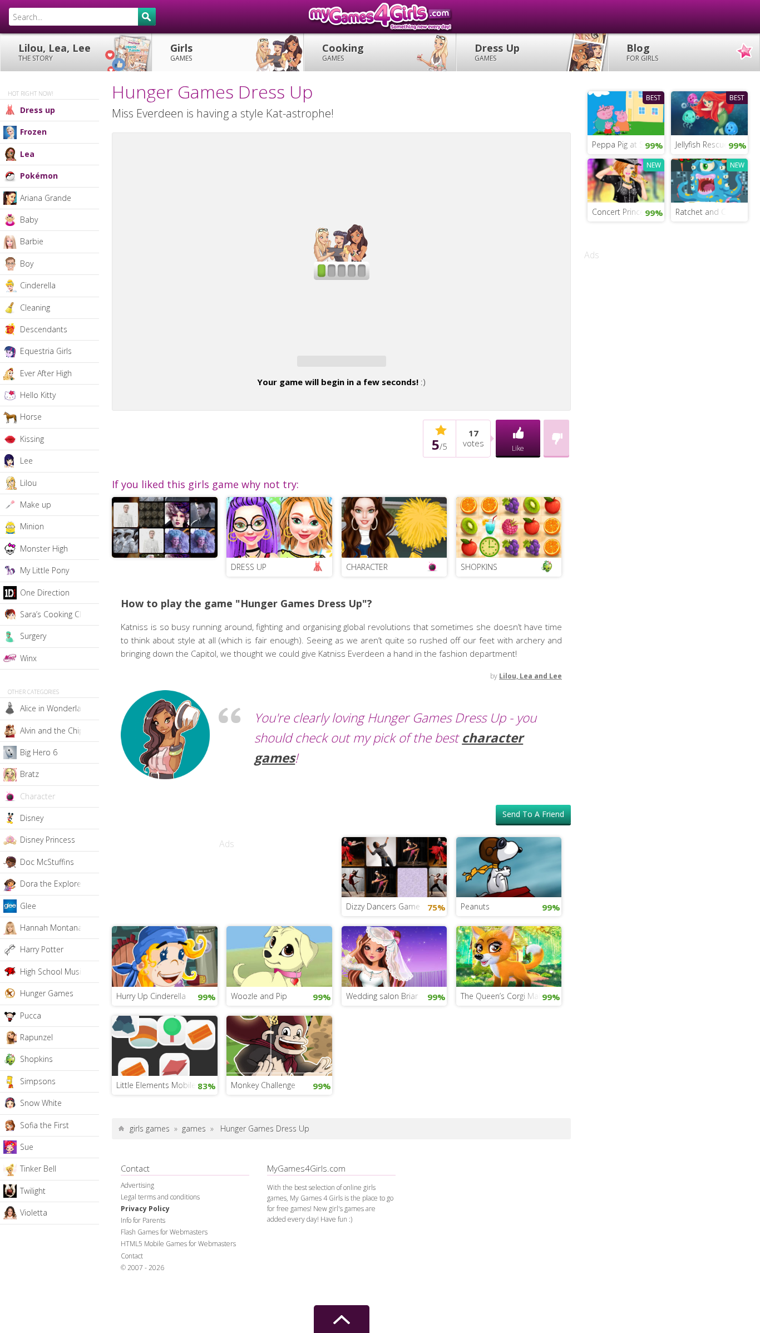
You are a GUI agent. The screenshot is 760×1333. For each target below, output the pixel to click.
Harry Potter (41, 949)
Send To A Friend (533, 814)
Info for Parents (143, 1220)
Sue (26, 1147)
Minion (32, 526)
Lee (26, 460)
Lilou (28, 483)
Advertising (137, 1185)
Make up (35, 504)
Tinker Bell (38, 1168)
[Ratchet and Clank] (709, 179)
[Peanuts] (509, 866)
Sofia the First (44, 1125)
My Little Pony (44, 570)
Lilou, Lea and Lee (530, 676)
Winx (28, 658)
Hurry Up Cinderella (151, 996)
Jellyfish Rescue (701, 144)
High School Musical (55, 971)
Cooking (343, 52)
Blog (642, 52)
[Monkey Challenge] (279, 1044)
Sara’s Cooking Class (56, 614)
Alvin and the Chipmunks (59, 730)
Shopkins (36, 1059)
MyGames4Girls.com (380, 16)
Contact (132, 1256)
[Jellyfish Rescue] (709, 111)
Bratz (29, 774)
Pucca (30, 1015)
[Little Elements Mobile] (165, 1044)
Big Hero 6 (38, 752)
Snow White (41, 1103)
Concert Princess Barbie (628, 211)
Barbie (31, 241)
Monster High (44, 548)
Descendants (43, 329)
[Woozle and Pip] (279, 955)
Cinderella (38, 285)
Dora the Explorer (52, 883)
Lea (27, 154)
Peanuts (475, 906)
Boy (26, 263)
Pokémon (39, 175)
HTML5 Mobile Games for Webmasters (178, 1243)
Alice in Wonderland (55, 708)
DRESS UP (249, 567)
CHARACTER (367, 567)
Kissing (32, 439)
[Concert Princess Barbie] (626, 179)
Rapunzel (36, 1037)
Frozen (33, 131)
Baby (29, 219)
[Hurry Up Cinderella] (165, 955)
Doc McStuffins (47, 862)
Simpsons (38, 1081)
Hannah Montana (51, 927)
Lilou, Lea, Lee (54, 52)
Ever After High (46, 373)
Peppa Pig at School (628, 144)
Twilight (33, 1191)
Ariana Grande (45, 198)
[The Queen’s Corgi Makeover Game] (509, 955)
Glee (28, 906)
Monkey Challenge (263, 1085)
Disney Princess (47, 839)
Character (37, 796)
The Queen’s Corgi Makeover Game (511, 996)
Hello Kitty (38, 395)
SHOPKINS (479, 567)
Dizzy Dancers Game (383, 906)
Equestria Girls (46, 351)
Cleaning (35, 307)
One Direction (45, 592)
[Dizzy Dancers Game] (394, 866)
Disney (31, 818)
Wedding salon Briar (382, 996)
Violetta (33, 1212)
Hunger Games (46, 993)
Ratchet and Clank (708, 211)
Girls (181, 52)
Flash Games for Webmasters (164, 1232)
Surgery (33, 636)
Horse (31, 416)
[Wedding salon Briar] (394, 955)
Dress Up (497, 52)
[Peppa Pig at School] (626, 111)
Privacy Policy (145, 1208)
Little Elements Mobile (156, 1085)
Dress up (37, 110)
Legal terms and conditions (160, 1197)
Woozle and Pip (259, 996)
